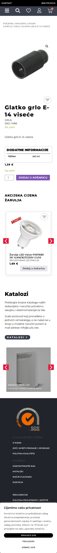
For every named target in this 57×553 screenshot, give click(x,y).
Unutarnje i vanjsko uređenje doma (24, 388)
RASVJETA (20, 23)
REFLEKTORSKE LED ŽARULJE (24, 260)
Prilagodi (28, 541)
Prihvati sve (28, 535)
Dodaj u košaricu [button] (34, 268)
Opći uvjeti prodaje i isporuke (31, 448)
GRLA (17, 26)
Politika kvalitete (24, 453)
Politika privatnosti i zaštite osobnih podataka (30, 501)
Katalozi (18, 471)
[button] (47, 46)
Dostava (18, 482)
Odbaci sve (28, 547)
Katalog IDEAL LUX (19, 385)
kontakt (7, 3)
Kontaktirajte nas (24, 466)
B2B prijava (48, 3)
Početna (8, 23)
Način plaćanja (22, 477)
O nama (17, 443)
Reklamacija (20, 495)
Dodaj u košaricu (33, 177)
